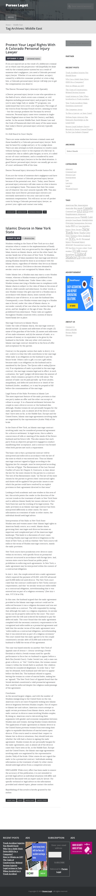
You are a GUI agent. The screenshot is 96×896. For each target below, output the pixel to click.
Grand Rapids (77, 220)
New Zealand (84, 236)
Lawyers (69, 183)
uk (78, 251)
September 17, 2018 (15, 58)
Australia (69, 208)
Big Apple (78, 208)
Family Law (86, 217)
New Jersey (76, 229)
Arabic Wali (11, 800)
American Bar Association (77, 205)
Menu (11, 17)
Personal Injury (33, 58)
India (68, 226)
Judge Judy (10, 212)
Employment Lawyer (73, 217)
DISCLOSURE (71, 330)
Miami (68, 230)
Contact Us (70, 327)
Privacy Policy (71, 332)
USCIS (89, 258)
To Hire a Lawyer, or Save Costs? (79, 113)
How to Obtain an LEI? (75, 86)
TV (45, 212)
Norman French (35, 212)
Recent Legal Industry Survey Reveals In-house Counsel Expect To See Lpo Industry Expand (79, 129)
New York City (82, 232)
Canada (87, 208)
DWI (91, 211)
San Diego (72, 248)
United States (42, 800)
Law (67, 180)
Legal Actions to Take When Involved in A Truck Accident (12, 871)
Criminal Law (71, 172)
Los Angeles (84, 226)
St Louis (79, 248)
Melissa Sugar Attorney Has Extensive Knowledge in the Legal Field (77, 120)
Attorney (69, 169)
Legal (68, 186)
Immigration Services (83, 223)
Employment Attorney (76, 214)
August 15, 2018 (13, 238)
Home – (9, 25)
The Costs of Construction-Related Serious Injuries (12, 863)
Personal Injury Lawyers (82, 245)
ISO (73, 225)
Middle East (22, 212)
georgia (69, 220)
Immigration (71, 177)
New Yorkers (72, 236)
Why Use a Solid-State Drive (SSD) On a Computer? (13, 851)
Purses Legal (17, 5)
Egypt (20, 800)
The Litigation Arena (74, 109)
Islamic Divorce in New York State (28, 230)
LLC (76, 226)
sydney (84, 248)
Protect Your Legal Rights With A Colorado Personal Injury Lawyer (30, 48)
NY (67, 239)
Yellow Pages (70, 261)
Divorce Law (29, 238)
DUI (79, 211)
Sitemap (69, 335)
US (78, 257)
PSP (67, 248)
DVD (85, 211)
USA (83, 257)
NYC (72, 238)
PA (77, 239)
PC (80, 239)
